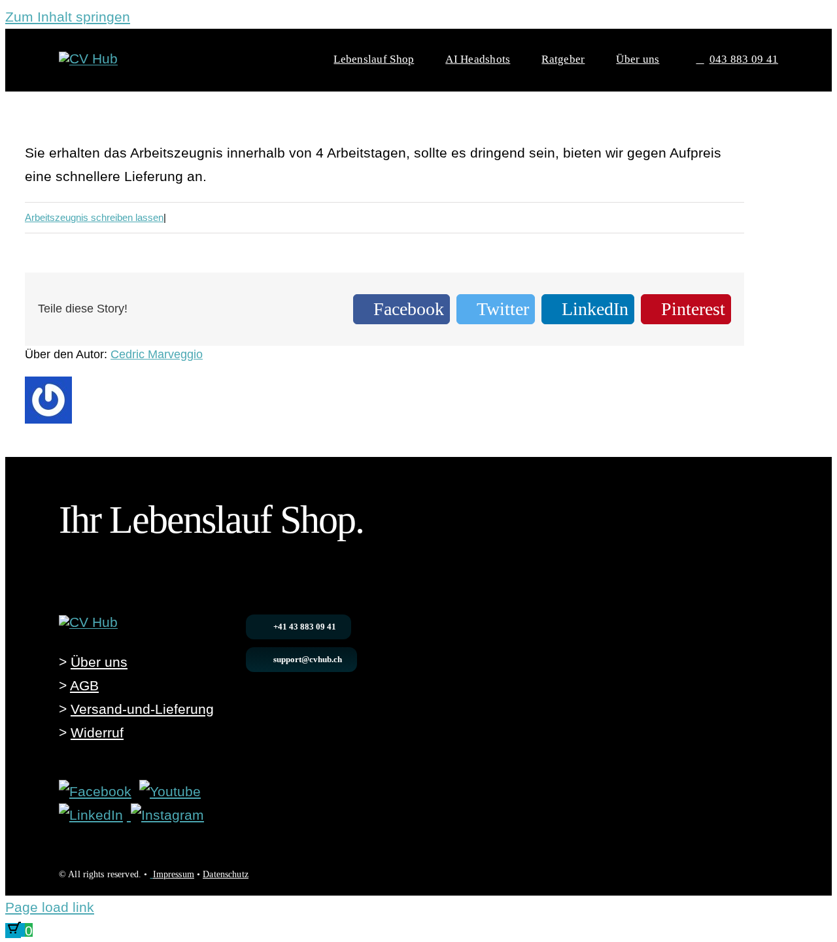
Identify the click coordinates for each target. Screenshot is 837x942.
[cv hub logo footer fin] (88, 622)
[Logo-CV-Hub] (88, 58)
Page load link (49, 907)
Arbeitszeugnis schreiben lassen (94, 217)
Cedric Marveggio (157, 354)
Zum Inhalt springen (67, 16)
